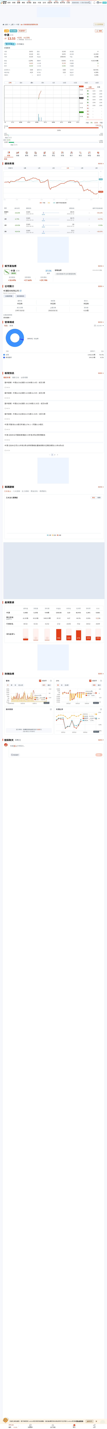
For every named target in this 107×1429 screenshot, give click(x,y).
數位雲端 (13, 31)
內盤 (87, 122)
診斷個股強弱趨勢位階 (30, 24)
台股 (18, 3)
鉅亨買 (56, 3)
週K (32, 83)
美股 (23, 3)
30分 (86, 83)
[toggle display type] (51, 681)
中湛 (17, 24)
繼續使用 (89, 1421)
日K (21, 83)
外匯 (39, 3)
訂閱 (68, 3)
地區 (6, 325)
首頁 (9, 3)
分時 (10, 83)
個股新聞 (6, 377)
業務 (11, 325)
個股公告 (15, 377)
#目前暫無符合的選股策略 (66, 274)
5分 (53, 83)
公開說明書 (8, 296)
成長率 (44, 680)
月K (42, 83)
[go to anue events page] (94, 2)
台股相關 (24, 377)
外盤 (101, 122)
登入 (100, 2)
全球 (44, 3)
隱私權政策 (79, 1421)
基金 (34, 3)
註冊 (104, 2)
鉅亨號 (62, 3)
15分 (75, 83)
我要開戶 (22, 31)
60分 (97, 83)
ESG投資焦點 (99, 24)
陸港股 (29, 3)
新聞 (13, 3)
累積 (98, 497)
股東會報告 (20, 296)
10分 (64, 83)
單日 (93, 497)
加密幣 (49, 3)
